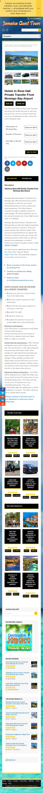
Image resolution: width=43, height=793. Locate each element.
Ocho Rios (14, 254)
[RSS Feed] (3, 30)
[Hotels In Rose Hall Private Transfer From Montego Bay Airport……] (26, 75)
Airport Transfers (14, 45)
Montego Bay (24, 45)
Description (12, 178)
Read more (21, 13)
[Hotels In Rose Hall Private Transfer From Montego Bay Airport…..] (34, 75)
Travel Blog (23, 781)
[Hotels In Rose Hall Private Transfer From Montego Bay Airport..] (17, 82)
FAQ (9, 783)
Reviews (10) (27, 178)
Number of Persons (14, 134)
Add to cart (32, 152)
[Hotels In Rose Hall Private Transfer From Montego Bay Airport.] (26, 82)
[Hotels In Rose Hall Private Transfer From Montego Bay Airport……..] (9, 75)
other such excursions (18, 257)
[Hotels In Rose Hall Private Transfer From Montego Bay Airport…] (9, 82)
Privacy (4, 783)
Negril (7, 254)
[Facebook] (7, 30)
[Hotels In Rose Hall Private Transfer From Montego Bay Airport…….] (17, 75)
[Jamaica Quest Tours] (21, 26)
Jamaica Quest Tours (21, 786)
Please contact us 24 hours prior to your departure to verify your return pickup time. (20, 399)
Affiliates (31, 781)
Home (6, 45)
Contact (15, 781)
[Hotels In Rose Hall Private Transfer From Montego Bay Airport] (21, 61)
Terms (38, 781)
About (9, 781)
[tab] (12, 178)
